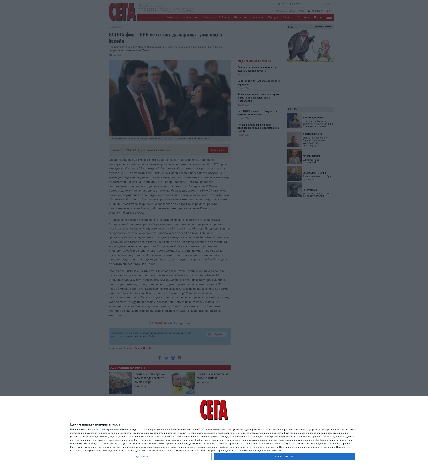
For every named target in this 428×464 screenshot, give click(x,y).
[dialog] (214, 430)
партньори (98, 429)
